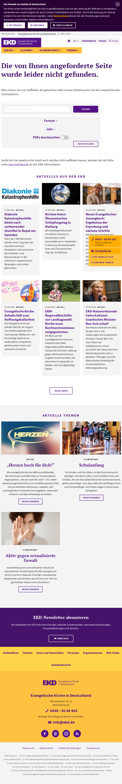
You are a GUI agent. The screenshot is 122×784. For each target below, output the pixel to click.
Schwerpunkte (49, 50)
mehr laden (61, 390)
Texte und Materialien (50, 653)
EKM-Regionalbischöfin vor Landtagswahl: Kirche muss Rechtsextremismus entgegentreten (59, 321)
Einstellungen (64, 25)
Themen (72, 50)
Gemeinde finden (103, 262)
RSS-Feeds (112, 653)
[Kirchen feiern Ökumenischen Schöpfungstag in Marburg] (61, 194)
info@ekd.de (103, 251)
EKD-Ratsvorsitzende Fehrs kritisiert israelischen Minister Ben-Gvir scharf (101, 317)
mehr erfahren (30, 501)
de (74, 40)
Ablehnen (39, 25)
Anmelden (62, 638)
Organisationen (92, 653)
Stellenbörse (11, 653)
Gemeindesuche (61, 665)
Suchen (86, 109)
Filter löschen (86, 143)
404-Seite (66, 33)
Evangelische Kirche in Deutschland (37, 33)
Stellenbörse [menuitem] (89, 40)
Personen (73, 653)
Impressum (28, 748)
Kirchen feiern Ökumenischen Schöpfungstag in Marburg (58, 220)
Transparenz (93, 748)
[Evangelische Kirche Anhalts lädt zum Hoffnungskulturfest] (20, 291)
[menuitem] (69, 41)
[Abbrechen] (118, 4)
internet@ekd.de (18, 164)
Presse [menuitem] (102, 40)
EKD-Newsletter (103, 256)
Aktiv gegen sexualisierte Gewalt (31, 558)
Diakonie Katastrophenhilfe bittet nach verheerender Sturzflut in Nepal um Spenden (20, 224)
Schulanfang (91, 465)
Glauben (26, 50)
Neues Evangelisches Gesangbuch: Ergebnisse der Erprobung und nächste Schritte (101, 222)
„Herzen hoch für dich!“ (30, 465)
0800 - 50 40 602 (105, 239)
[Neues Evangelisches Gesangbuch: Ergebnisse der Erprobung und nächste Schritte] (102, 194)
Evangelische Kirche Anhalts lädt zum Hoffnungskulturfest (19, 315)
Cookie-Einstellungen (69, 748)
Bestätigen (15, 25)
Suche (115, 40)
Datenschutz (61, 15)
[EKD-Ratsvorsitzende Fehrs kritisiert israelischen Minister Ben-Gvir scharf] (102, 291)
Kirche (8, 50)
